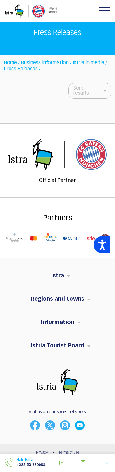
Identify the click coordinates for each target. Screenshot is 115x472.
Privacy (42, 452)
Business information (45, 63)
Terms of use (69, 452)
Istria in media (88, 63)
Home (10, 63)
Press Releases (21, 69)
